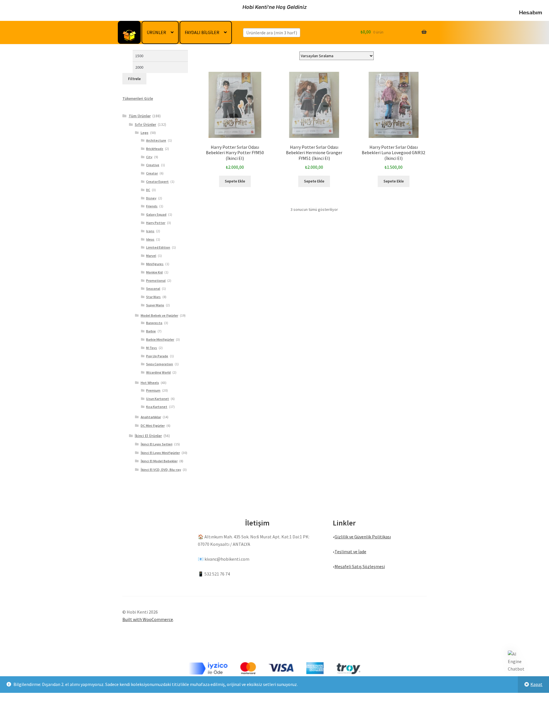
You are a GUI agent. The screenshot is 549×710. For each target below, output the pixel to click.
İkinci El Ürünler (148, 435)
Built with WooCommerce (147, 619)
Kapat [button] (536, 684)
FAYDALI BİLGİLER (202, 32)
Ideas (150, 239)
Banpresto (154, 323)
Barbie (151, 331)
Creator (152, 173)
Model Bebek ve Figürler (159, 315)
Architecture (156, 140)
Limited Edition (158, 247)
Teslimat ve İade (350, 551)
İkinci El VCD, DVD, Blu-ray (161, 469)
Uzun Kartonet (157, 398)
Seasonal (153, 288)
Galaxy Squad (156, 214)
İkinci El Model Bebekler (159, 461)
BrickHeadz (154, 148)
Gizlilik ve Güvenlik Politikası (363, 537)
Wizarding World (158, 372)
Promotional (156, 280)
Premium (153, 390)
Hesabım (530, 12)
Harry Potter (155, 223)
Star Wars (153, 297)
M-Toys (151, 348)
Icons (150, 231)
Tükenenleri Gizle (137, 98)
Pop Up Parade (157, 356)
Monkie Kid (154, 272)
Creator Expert (157, 181)
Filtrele (134, 78)
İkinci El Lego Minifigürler (160, 453)
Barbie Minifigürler (160, 339)
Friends (152, 206)
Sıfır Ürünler (145, 124)
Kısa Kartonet (156, 406)
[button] (517, 661)
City (149, 157)
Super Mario (155, 305)
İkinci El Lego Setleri (156, 444)
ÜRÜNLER (156, 32)
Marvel (151, 255)
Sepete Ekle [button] (235, 181)
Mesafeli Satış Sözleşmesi (360, 566)
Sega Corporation (159, 364)
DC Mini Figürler (153, 425)
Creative (152, 165)
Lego (144, 132)
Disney (151, 198)
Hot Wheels (150, 382)
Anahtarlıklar (151, 417)
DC (148, 190)
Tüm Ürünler (140, 115)
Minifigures (155, 264)
